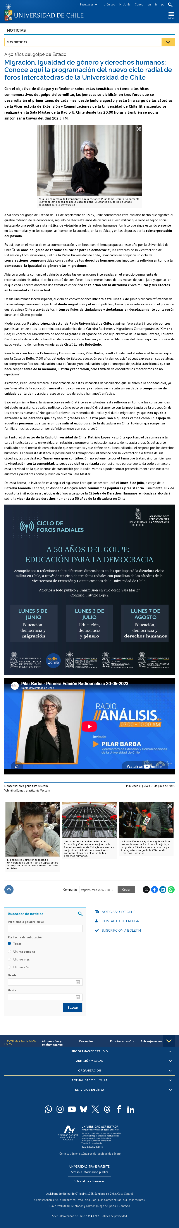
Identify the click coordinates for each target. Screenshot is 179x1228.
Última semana (23, 952)
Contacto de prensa (120, 921)
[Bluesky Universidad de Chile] (83, 1109)
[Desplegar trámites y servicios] (169, 1041)
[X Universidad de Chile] (95, 1109)
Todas (17, 944)
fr (156, 4)
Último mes (21, 959)
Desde (12, 975)
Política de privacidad (114, 1216)
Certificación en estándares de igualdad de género (90, 1154)
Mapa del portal (107, 1206)
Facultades (86, 4)
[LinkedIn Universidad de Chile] (130, 1109)
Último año (20, 967)
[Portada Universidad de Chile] (47, 12)
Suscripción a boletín (121, 930)
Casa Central (125, 1194)
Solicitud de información (89, 1181)
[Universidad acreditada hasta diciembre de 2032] (90, 1135)
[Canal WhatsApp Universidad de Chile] (48, 1109)
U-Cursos (109, 4)
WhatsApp (171, 889)
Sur (125, 1200)
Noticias (16, 30)
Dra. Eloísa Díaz (86, 1200)
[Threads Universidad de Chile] (107, 1109)
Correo (139, 4)
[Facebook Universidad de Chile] (119, 1109)
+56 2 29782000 (59, 1206)
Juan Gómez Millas (109, 1200)
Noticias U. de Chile (119, 912)
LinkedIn (162, 889)
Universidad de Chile (72, 1216)
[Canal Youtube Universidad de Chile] (71, 1109)
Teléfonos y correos (83, 1206)
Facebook (154, 889)
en (149, 4)
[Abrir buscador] (170, 4)
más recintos (137, 1200)
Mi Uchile (125, 4)
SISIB (55, 1216)
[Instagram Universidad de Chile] (60, 1109)
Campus (39, 1200)
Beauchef (69, 1200)
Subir (9, 889)
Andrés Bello (53, 1200)
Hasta (12, 990)
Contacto (124, 1206)
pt (162, 4)
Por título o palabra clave (26, 922)
